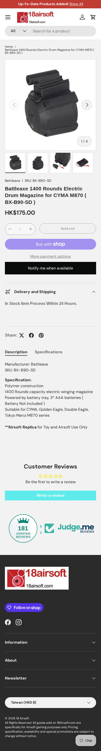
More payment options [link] (50, 256)
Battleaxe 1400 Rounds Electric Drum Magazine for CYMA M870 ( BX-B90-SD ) (49, 51)
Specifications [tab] (49, 351)
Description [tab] (16, 351)
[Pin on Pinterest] (41, 335)
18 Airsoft (22, 718)
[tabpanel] (50, 397)
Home (9, 46)
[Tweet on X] (21, 335)
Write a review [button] (50, 495)
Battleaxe (12, 180)
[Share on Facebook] (31, 335)
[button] (93, 17)
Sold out (68, 228)
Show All (76, 4)
